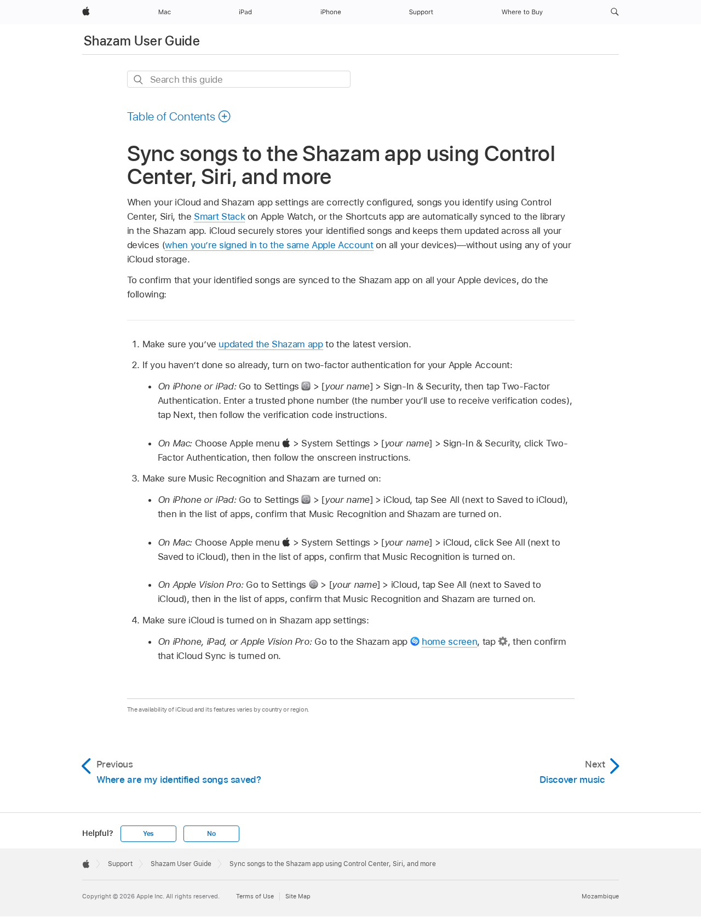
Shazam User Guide (142, 41)
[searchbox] (238, 79)
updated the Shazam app (271, 344)
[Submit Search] (139, 79)
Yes (148, 834)
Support (120, 864)
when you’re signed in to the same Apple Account (269, 244)
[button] (614, 12)
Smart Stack (219, 216)
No (211, 834)
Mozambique (600, 896)
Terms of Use (255, 896)
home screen (449, 641)
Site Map (298, 896)
